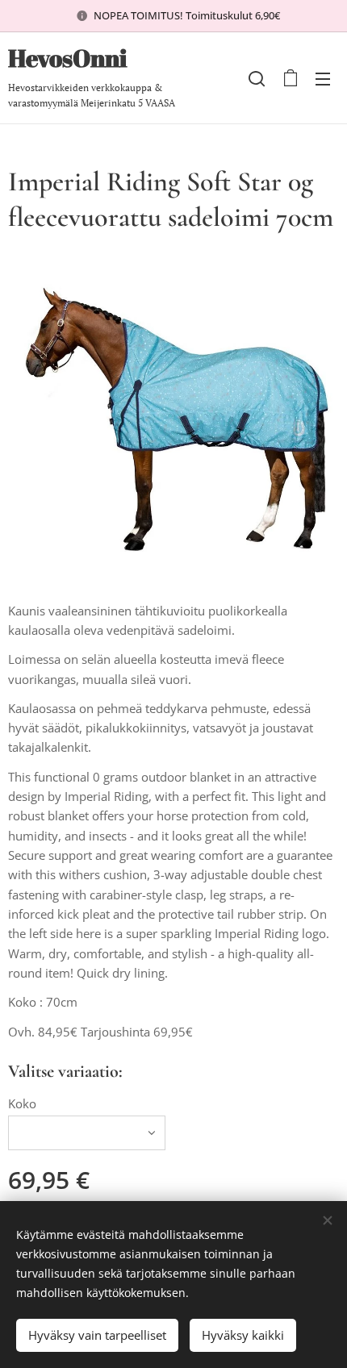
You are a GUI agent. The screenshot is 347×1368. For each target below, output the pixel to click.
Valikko (323, 78)
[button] (256, 78)
